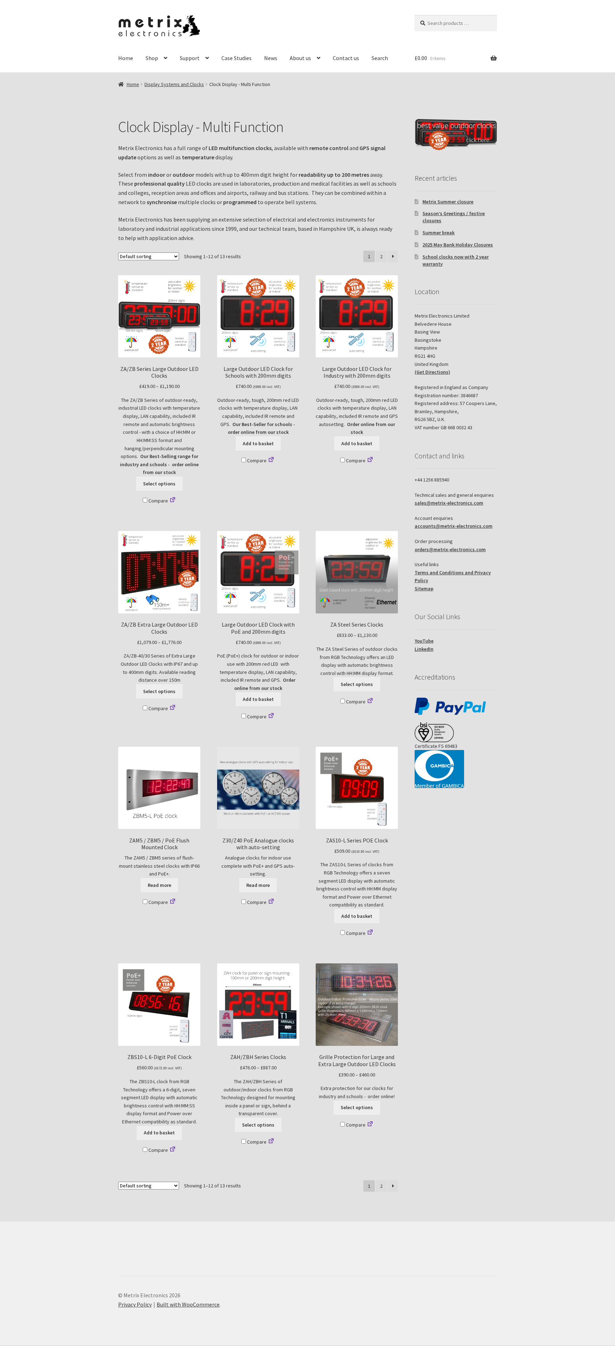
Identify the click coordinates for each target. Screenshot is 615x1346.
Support (190, 58)
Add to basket (258, 443)
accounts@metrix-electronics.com (454, 526)
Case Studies (236, 58)
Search (380, 58)
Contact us (346, 58)
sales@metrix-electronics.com (449, 503)
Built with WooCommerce (188, 1304)
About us (300, 58)
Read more (159, 885)
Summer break (438, 232)
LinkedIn (424, 649)
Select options (159, 483)
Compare (157, 501)
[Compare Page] (172, 501)
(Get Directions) (432, 372)
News (270, 58)
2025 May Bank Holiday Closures (457, 244)
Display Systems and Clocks (174, 84)
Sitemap (424, 588)
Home (125, 58)
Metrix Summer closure (447, 201)
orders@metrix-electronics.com (450, 549)
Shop (152, 58)
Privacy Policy (135, 1304)
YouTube (424, 641)
